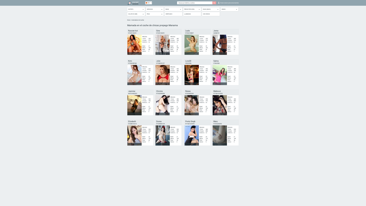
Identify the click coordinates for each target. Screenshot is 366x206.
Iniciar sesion (229, 3)
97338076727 (160, 63)
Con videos (206, 14)
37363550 (216, 63)
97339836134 (160, 124)
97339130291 (132, 33)
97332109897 (189, 33)
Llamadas (187, 14)
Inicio (129, 20)
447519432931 (132, 93)
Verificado (169, 14)
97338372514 (132, 124)
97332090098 (160, 93)
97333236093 (217, 124)
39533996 (188, 63)
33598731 (216, 33)
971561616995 (218, 93)
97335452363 (189, 93)
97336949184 (132, 63)
